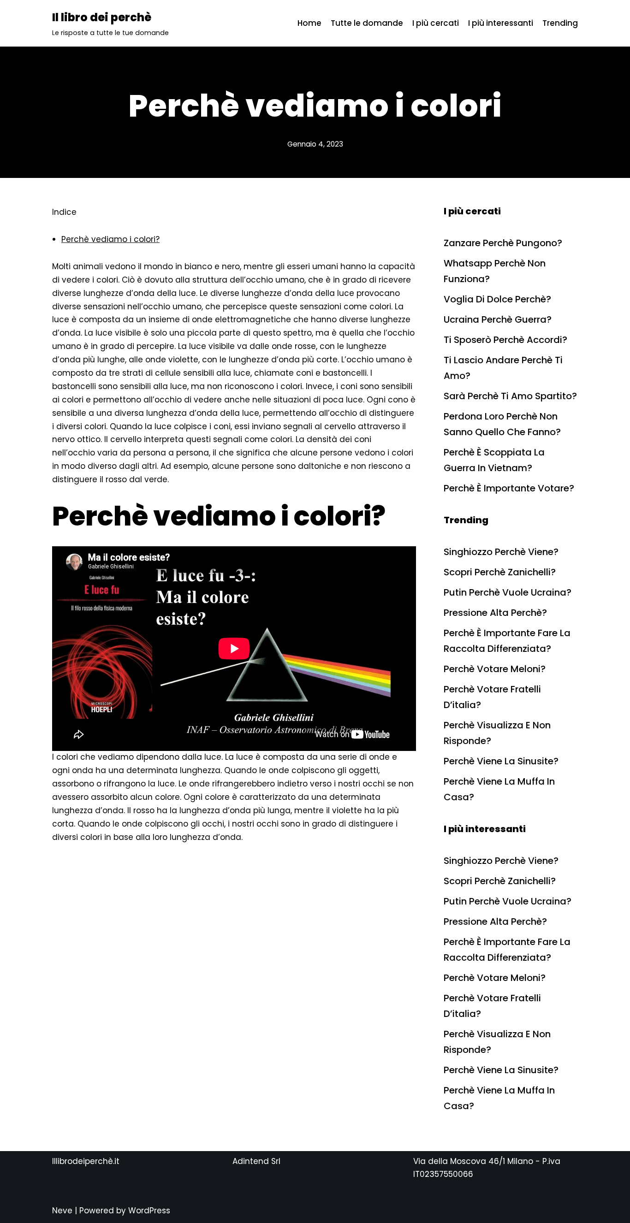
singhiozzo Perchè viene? (501, 551)
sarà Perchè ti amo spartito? (510, 396)
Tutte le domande (367, 23)
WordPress (149, 1210)
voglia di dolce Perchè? (497, 299)
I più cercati (435, 23)
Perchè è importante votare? (509, 488)
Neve (62, 1210)
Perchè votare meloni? (495, 668)
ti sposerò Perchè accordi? (505, 339)
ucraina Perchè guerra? (498, 319)
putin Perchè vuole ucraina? (507, 592)
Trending (560, 23)
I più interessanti (500, 23)
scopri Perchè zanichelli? (500, 572)
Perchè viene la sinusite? (501, 761)
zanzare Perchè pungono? (503, 242)
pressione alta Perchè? (495, 612)
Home (309, 23)
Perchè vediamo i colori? (110, 239)
